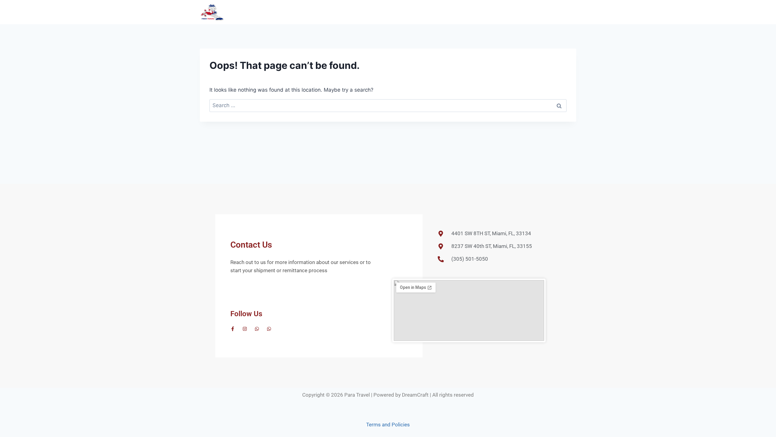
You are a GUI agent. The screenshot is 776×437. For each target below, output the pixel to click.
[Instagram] (244, 329)
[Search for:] (388, 105)
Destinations (470, 12)
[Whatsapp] (257, 329)
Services (502, 12)
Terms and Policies (388, 425)
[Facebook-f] (232, 329)
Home (441, 12)
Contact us (560, 12)
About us (529, 12)
